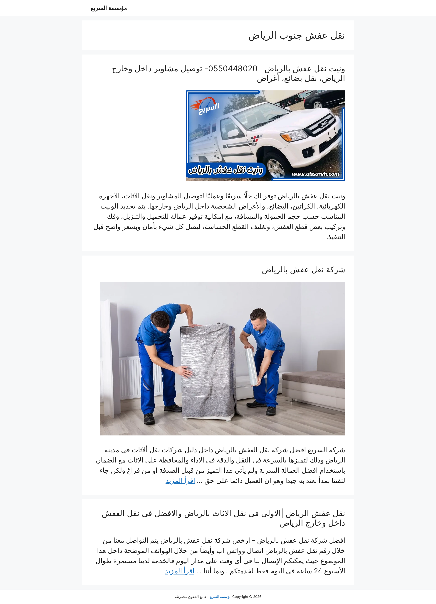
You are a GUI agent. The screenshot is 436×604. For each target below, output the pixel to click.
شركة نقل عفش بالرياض (303, 269)
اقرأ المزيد (180, 480)
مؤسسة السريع (109, 8)
